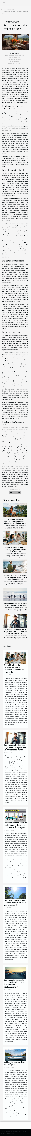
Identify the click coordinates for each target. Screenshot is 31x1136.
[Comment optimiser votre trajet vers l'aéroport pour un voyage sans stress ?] (15, 621)
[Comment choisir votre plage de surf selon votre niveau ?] (15, 594)
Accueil (3, 9)
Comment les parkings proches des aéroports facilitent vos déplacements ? (14, 983)
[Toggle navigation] (4, 2)
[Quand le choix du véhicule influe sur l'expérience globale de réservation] (15, 538)
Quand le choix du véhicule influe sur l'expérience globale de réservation (15, 549)
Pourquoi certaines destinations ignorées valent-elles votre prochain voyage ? (15, 521)
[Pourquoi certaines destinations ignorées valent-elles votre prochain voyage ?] (15, 510)
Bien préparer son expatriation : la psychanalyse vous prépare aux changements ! (15, 577)
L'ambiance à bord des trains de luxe (14, 55)
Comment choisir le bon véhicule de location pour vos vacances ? (15, 902)
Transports (10, 9)
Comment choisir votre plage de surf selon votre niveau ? (15, 604)
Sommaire (15, 53)
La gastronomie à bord (14, 57)
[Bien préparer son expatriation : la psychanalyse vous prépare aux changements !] (15, 566)
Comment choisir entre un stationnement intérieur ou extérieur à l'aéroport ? (15, 824)
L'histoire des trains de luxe (14, 63)
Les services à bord (14, 61)
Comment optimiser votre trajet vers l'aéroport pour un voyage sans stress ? (15, 631)
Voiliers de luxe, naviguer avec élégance (15, 1063)
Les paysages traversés (15, 59)
